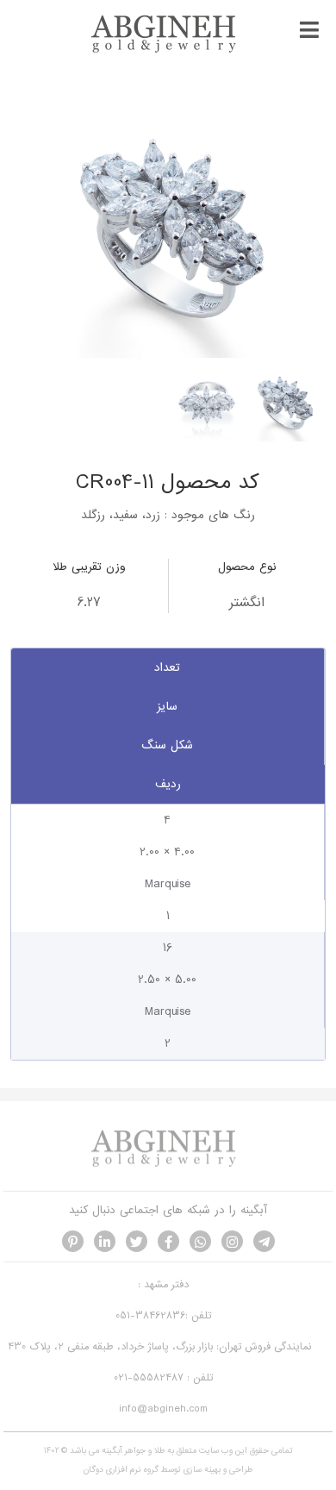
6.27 (89, 602)
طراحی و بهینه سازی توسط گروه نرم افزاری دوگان (168, 1469)
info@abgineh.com (163, 1409)
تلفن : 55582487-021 (163, 1378)
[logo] (168, 50)
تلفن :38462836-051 (163, 1316)
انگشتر (246, 602)
